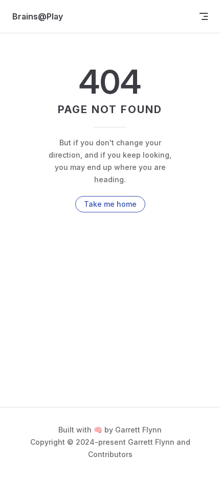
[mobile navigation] (203, 16)
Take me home (110, 204)
